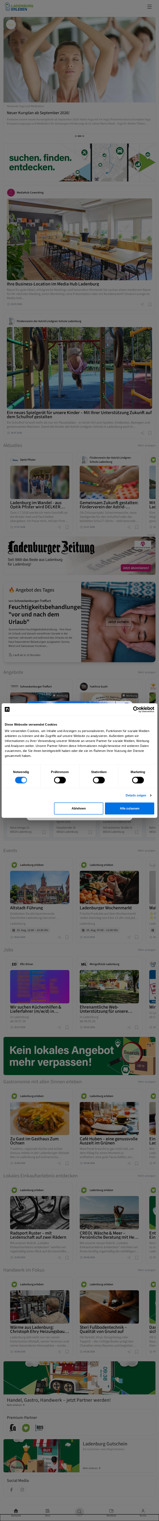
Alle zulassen (129, 808)
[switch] (60, 780)
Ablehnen (79, 808)
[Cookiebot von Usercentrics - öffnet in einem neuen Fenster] (136, 709)
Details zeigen (136, 795)
